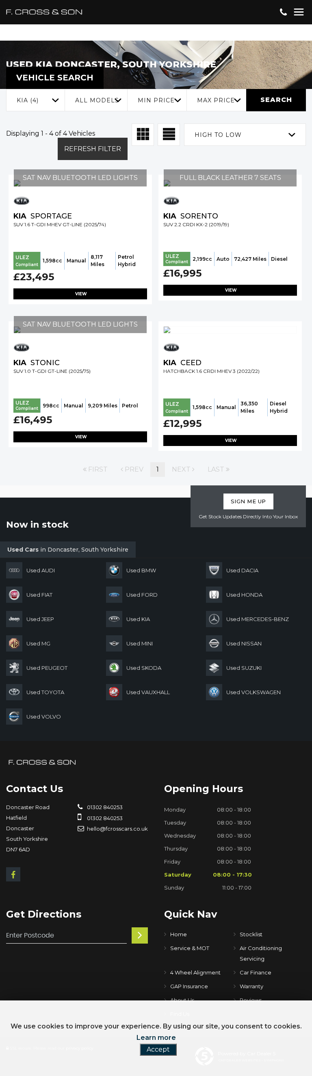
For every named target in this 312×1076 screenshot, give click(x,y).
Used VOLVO (43, 716)
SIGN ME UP (248, 501)
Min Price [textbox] (156, 100)
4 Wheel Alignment (195, 972)
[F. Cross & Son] (42, 762)
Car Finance (255, 972)
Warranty (251, 986)
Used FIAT (39, 594)
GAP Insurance (189, 986)
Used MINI (139, 643)
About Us (182, 1000)
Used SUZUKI (244, 668)
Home (178, 934)
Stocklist (251, 934)
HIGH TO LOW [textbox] (218, 135)
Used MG (38, 643)
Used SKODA (143, 668)
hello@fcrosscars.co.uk (117, 828)
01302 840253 (104, 807)
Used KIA (138, 619)
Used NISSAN (244, 643)
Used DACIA (242, 570)
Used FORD (142, 594)
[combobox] (35, 100)
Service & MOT (189, 948)
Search (276, 100)
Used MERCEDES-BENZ (257, 619)
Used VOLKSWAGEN (253, 692)
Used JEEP (40, 619)
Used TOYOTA (45, 692)
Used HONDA (244, 594)
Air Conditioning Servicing (261, 953)
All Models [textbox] (97, 100)
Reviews (251, 1000)
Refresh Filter (92, 149)
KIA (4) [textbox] (28, 100)
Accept (158, 1049)
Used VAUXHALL (148, 692)
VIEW (80, 294)
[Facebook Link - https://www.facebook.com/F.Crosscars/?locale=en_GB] (13, 874)
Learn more (156, 1037)
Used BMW (141, 570)
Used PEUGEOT (46, 668)
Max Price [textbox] (216, 100)
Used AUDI (40, 570)
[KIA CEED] (230, 330)
